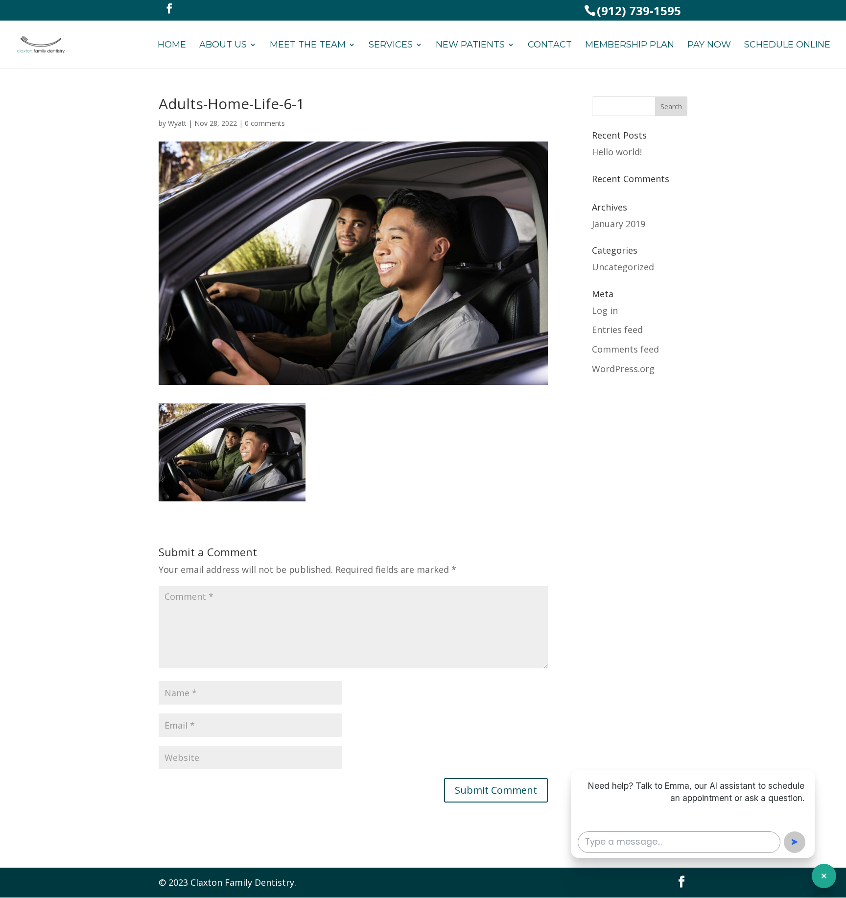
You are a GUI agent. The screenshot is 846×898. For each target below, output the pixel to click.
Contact (550, 45)
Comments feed (625, 349)
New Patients (470, 45)
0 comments (265, 123)
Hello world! (617, 152)
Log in (605, 310)
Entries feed (617, 329)
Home (172, 45)
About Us (223, 45)
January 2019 (618, 224)
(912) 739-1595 (639, 10)
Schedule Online (787, 45)
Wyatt (177, 123)
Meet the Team (308, 45)
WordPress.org (623, 369)
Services (391, 45)
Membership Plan (629, 45)
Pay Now (709, 45)
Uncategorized (623, 267)
